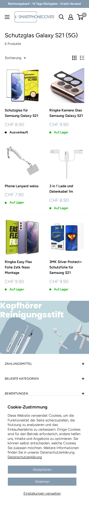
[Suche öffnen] (61, 17)
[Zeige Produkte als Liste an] (82, 58)
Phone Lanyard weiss (21, 186)
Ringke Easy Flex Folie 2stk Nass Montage (18, 267)
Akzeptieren (42, 469)
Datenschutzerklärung (25, 457)
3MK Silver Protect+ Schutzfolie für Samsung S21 (65, 267)
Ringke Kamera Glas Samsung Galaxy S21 (66, 113)
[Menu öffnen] (7, 17)
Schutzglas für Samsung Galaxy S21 (21, 113)
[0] (80, 17)
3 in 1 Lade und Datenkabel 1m (61, 189)
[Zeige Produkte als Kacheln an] (74, 58)
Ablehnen (42, 482)
